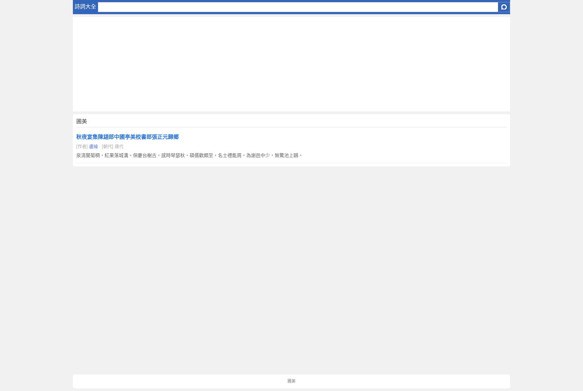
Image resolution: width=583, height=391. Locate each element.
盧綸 (93, 146)
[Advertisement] (275, 64)
